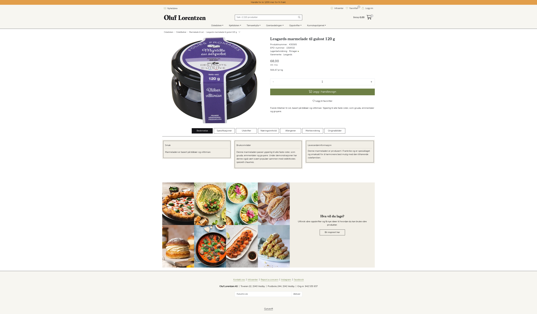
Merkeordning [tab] (313, 131)
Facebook (299, 280)
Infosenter (253, 280)
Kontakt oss (239, 280)
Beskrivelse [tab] (202, 131)
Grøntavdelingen (274, 25)
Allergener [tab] (290, 131)
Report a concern (269, 280)
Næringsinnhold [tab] (269, 131)
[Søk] (299, 17)
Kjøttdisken (234, 25)
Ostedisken (216, 25)
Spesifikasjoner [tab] (224, 131)
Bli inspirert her (332, 232)
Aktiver (296, 294)
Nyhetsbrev (172, 9)
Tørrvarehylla (253, 25)
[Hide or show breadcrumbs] (239, 32)
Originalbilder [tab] (335, 131)
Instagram (286, 280)
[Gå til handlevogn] (369, 18)
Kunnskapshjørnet (315, 25)
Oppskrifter (294, 25)
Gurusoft (268, 309)
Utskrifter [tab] (246, 131)
